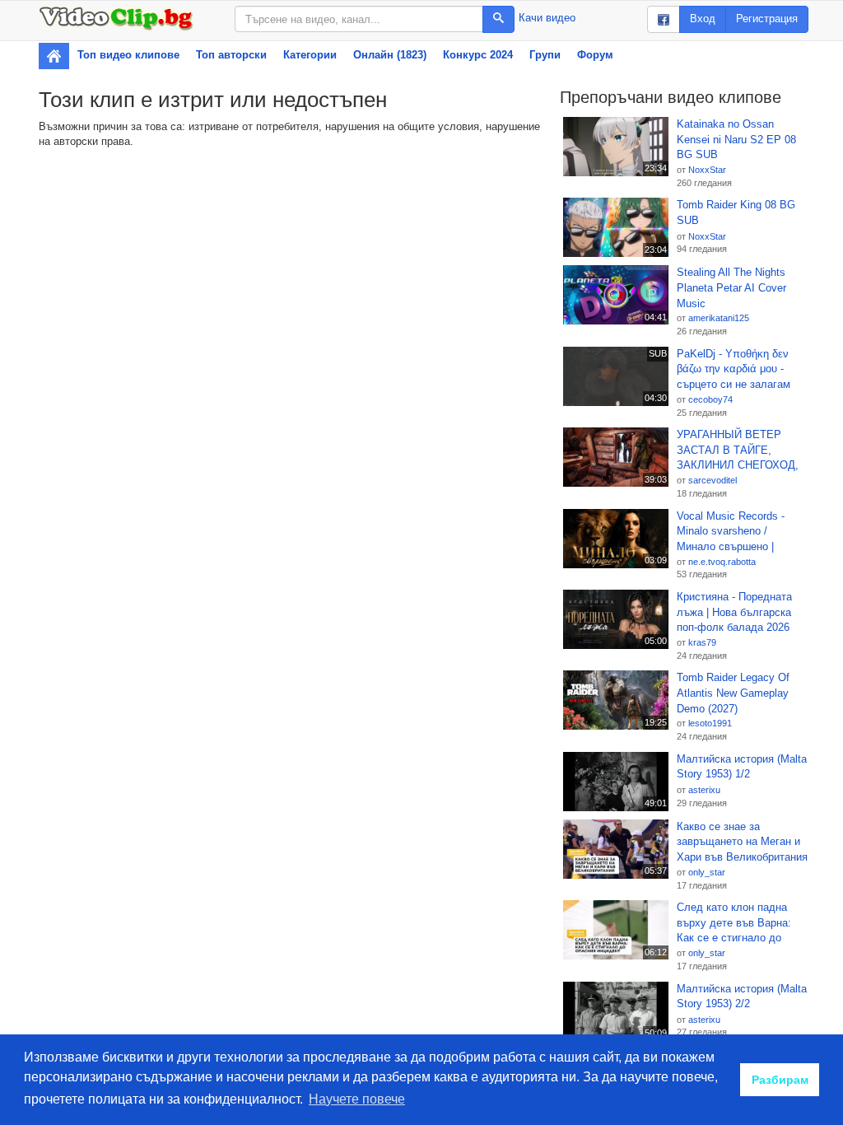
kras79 (702, 642)
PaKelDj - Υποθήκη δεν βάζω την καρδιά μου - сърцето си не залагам (733, 369)
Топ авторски (231, 55)
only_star (706, 872)
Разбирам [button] (780, 1079)
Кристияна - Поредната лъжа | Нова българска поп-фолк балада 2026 (734, 612)
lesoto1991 (710, 723)
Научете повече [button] (357, 1099)
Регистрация (767, 18)
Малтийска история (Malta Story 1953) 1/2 (742, 767)
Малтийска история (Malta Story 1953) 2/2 (742, 997)
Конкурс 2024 (478, 55)
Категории (310, 55)
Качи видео (547, 18)
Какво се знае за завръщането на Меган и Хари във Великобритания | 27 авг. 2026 (742, 842)
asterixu (704, 790)
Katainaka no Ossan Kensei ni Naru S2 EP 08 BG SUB (736, 139)
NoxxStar (707, 170)
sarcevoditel (712, 480)
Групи (545, 55)
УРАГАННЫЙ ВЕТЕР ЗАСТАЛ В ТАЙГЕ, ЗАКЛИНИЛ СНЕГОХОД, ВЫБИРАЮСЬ (738, 450)
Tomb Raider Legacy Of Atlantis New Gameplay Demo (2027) (733, 692)
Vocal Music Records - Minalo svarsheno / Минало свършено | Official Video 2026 (731, 532)
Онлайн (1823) (389, 55)
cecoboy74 (710, 399)
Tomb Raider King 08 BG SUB (736, 212)
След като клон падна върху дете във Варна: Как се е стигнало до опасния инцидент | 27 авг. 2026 (742, 923)
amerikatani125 (718, 318)
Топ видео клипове (128, 55)
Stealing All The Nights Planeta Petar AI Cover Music (731, 287)
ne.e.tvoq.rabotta (722, 562)
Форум (595, 55)
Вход (702, 18)
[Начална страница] (54, 56)
